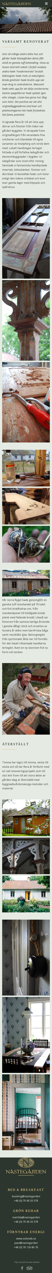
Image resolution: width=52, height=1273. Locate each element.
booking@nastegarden (26, 1196)
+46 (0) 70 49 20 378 (26, 1200)
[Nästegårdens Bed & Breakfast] (16, 3)
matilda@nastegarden (26, 1217)
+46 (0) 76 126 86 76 (26, 1247)
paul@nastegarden (26, 1243)
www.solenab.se (26, 1238)
